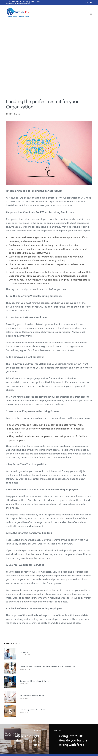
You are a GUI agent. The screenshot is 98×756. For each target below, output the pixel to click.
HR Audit (24, 652)
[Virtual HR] (18, 14)
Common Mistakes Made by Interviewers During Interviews (47, 666)
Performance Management (32, 695)
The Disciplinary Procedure (32, 710)
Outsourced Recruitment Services (35, 681)
